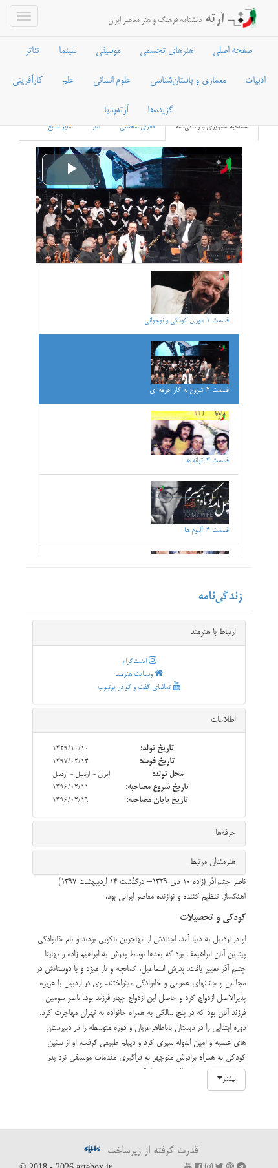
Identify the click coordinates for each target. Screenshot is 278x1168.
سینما (67, 51)
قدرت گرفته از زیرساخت (151, 1151)
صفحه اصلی (232, 51)
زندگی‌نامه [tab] (220, 596)
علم (68, 81)
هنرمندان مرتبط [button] (212, 862)
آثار (96, 127)
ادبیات (255, 81)
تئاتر (32, 51)
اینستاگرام (135, 661)
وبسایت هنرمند (135, 674)
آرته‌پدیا (116, 110)
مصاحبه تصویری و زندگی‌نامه (211, 127)
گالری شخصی (138, 127)
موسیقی (108, 51)
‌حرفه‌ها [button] (225, 833)
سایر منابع (60, 127)
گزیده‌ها (160, 110)
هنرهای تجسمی (166, 51)
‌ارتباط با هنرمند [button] (213, 632)
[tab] (139, 632)
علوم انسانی (112, 81)
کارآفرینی (27, 81)
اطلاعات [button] (223, 720)
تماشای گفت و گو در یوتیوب (135, 687)
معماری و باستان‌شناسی (188, 81)
